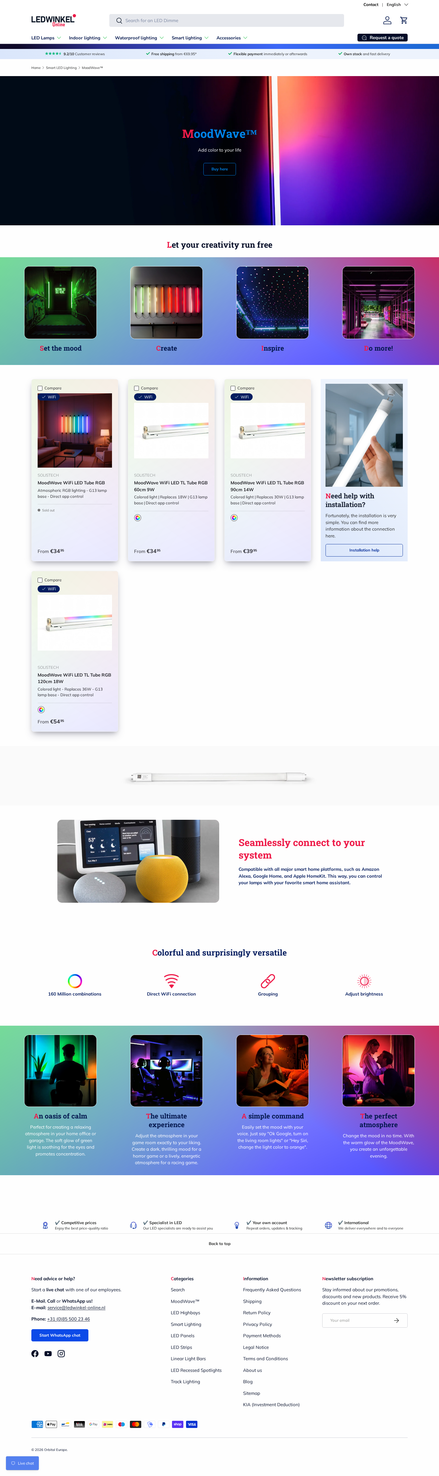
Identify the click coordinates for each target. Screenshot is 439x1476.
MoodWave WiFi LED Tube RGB (71, 483)
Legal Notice (256, 1347)
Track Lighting (185, 1381)
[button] (404, 20)
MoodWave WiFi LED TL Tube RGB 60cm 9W (171, 486)
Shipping (252, 1301)
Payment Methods (262, 1335)
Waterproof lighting (136, 38)
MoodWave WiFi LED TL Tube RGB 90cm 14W (267, 486)
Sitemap (251, 1393)
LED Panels (182, 1335)
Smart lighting (187, 38)
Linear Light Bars (188, 1358)
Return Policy (257, 1312)
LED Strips (181, 1347)
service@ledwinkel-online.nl (76, 1307)
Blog (248, 1381)
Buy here (219, 169)
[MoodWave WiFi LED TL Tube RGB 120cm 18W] (75, 623)
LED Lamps (42, 38)
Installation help (364, 550)
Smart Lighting (186, 1324)
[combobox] (226, 20)
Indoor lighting (84, 38)
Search (178, 1289)
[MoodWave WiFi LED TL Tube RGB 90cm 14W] (268, 430)
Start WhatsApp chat (59, 1335)
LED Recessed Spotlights (196, 1370)
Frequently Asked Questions (272, 1289)
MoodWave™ (92, 68)
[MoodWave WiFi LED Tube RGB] (75, 430)
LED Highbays (185, 1312)
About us (252, 1370)
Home (36, 68)
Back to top (220, 1243)
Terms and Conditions (265, 1358)
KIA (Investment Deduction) (271, 1404)
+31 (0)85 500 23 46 (68, 1319)
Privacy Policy (257, 1324)
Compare (53, 388)
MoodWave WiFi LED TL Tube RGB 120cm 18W (74, 678)
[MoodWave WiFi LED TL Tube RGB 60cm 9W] (171, 430)
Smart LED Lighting (61, 68)
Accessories (229, 38)
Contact (370, 4)
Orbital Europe (55, 1450)
